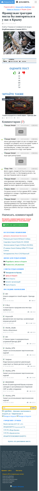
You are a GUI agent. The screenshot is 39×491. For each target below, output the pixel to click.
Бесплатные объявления (15, 232)
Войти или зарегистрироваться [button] (16, 225)
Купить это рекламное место (19, 441)
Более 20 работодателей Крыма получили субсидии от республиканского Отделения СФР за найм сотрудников (18, 387)
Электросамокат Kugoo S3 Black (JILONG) (18, 245)
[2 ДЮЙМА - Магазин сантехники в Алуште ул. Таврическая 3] (19, 412)
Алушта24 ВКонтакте (8, 477)
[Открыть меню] (35, 2)
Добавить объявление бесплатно (15, 236)
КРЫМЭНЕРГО (14, 427)
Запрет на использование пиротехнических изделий (18, 352)
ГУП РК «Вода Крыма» (12, 430)
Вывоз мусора (13, 424)
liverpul (11, 59)
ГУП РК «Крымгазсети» (12, 433)
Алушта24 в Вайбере (8, 476)
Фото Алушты (10, 279)
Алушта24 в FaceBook (8, 481)
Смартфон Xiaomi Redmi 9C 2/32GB (16, 242)
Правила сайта (6, 470)
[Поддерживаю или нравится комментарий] (2, 124)
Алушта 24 (8, 2)
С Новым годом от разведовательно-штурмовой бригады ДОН (16, 340)
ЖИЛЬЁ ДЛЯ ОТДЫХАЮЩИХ (15, 258)
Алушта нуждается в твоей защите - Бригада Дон (19, 115)
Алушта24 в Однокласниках (9, 479)
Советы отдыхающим (14, 269)
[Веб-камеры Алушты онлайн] (24, 416)
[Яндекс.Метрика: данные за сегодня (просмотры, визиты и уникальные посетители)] (17, 486)
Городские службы (12, 420)
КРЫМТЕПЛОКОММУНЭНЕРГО (15, 436)
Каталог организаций (13, 282)
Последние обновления (14, 289)
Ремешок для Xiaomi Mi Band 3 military (17, 239)
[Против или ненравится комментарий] (2, 127)
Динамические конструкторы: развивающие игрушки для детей (18, 320)
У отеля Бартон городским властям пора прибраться (17, 309)
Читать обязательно (10, 330)
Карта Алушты (11, 285)
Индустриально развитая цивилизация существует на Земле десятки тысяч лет (17, 363)
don (4, 117)
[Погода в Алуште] (9, 416)
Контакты (19, 470)
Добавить (23, 2)
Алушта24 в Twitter (7, 482)
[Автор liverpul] (5, 60)
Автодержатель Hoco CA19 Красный (16, 253)
